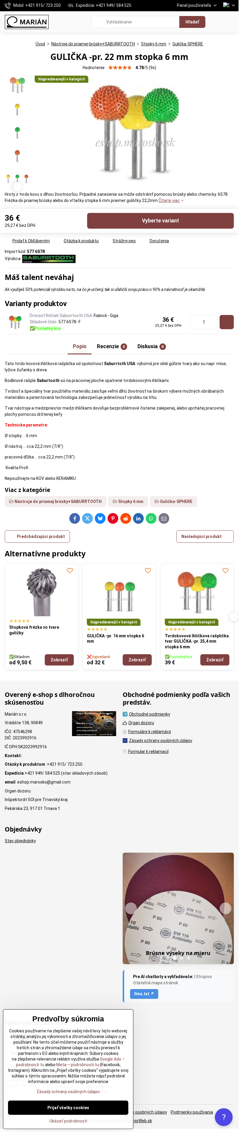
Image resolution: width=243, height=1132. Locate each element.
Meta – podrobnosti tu (77, 1064)
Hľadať (192, 22)
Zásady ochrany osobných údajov (135, 1112)
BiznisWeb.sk (139, 1120)
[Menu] (231, 22)
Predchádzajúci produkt (41, 536)
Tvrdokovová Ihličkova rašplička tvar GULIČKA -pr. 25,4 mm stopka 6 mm (119, 641)
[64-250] (227, 322)
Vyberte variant (160, 221)
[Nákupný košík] (217, 22)
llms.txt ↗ (144, 993)
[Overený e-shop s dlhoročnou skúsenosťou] (94, 724)
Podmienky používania (192, 1112)
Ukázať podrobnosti (68, 1121)
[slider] (120, 67)
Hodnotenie (94, 67)
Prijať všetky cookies (68, 1107)
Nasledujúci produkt (201, 536)
